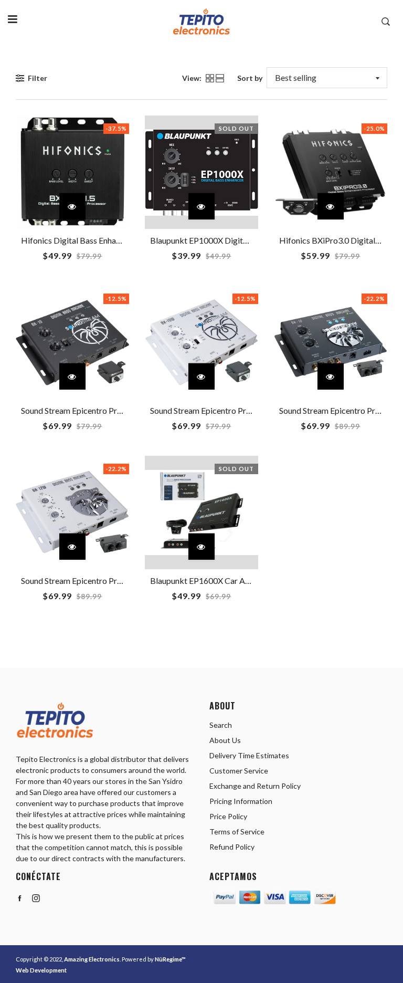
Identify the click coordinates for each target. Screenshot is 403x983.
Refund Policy (231, 846)
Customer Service (238, 770)
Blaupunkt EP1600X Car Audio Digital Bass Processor (247, 580)
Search (220, 724)
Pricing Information (240, 801)
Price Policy (228, 816)
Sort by (249, 78)
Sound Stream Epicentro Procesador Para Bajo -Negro (118, 410)
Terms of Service (236, 831)
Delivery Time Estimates (249, 755)
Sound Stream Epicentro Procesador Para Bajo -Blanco (248, 410)
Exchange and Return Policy (255, 785)
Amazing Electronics (92, 959)
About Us (225, 740)
